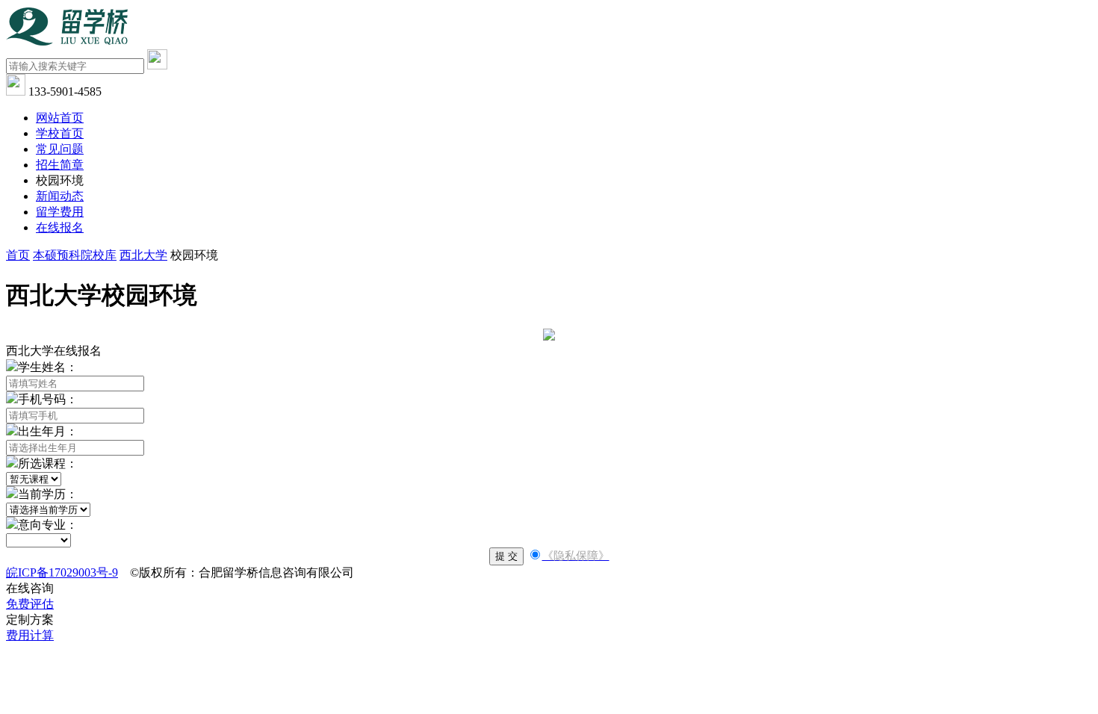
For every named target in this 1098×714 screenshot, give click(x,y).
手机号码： (48, 399)
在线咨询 (30, 588)
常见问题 (60, 149)
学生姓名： (48, 367)
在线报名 (60, 227)
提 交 (506, 556)
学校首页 (60, 133)
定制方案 (30, 619)
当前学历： (48, 494)
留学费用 (60, 211)
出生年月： (48, 431)
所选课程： (48, 463)
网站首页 (60, 117)
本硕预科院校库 (75, 255)
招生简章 (60, 164)
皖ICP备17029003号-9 (62, 572)
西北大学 (143, 255)
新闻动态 (60, 196)
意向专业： (48, 524)
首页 (18, 255)
